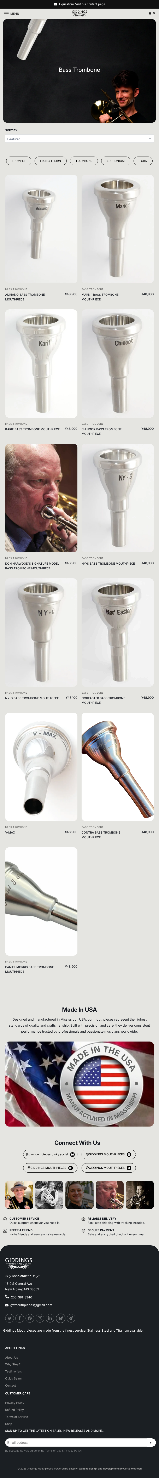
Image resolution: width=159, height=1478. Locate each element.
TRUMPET (19, 161)
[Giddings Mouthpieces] (79, 13)
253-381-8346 (21, 1297)
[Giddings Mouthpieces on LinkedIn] (50, 1318)
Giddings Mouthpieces (40, 1468)
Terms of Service (16, 1416)
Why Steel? (12, 1364)
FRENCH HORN (50, 161)
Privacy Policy (14, 1403)
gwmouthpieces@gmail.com (31, 1305)
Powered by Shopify (65, 1468)
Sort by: (11, 130)
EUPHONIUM (116, 161)
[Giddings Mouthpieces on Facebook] (19, 1318)
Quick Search (14, 1378)
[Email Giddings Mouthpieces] (71, 1318)
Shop (8, 1424)
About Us (11, 1357)
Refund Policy (14, 1409)
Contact (10, 1385)
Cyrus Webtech (132, 1468)
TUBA (143, 161)
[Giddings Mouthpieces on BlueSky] (61, 1318)
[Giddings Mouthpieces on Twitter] (9, 1318)
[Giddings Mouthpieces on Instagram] (40, 1318)
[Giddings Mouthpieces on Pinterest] (30, 1318)
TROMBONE (84, 161)
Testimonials (13, 1371)
